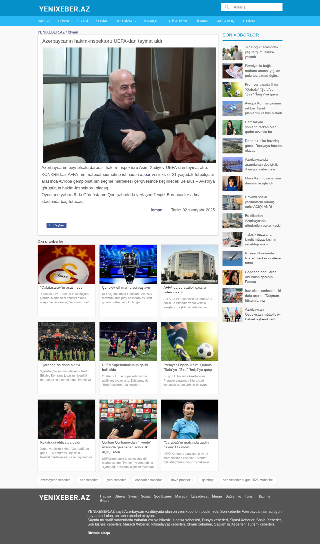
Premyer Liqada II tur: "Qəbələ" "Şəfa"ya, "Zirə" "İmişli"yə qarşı (262, 89)
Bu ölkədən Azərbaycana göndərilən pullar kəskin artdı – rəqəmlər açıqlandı (252, 221)
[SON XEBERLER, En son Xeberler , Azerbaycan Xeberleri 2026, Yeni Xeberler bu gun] (65, 8)
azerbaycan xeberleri (55, 480)
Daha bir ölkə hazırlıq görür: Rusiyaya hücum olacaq (263, 145)
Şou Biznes (126, 21)
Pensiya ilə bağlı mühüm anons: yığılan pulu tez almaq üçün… (262, 70)
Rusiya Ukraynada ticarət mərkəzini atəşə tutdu (263, 258)
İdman (202, 21)
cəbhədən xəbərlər (148, 480)
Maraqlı (151, 21)
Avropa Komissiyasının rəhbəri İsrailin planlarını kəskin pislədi (263, 108)
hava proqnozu (181, 480)
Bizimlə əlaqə (99, 533)
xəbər (145, 174)
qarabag (208, 480)
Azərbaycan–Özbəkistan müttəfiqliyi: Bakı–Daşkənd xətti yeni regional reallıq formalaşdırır (252, 314)
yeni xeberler (116, 480)
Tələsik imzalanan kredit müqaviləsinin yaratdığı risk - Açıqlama (260, 239)
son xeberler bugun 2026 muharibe (248, 480)
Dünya (63, 21)
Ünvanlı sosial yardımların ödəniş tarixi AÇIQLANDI (259, 202)
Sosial (102, 21)
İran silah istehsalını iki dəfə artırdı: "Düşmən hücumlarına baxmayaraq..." (263, 296)
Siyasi (82, 21)
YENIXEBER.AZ (51, 32)
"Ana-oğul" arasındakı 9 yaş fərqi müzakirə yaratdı (263, 52)
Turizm (248, 21)
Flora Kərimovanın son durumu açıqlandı (263, 180)
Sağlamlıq (225, 21)
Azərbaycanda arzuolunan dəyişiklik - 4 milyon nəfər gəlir (262, 164)
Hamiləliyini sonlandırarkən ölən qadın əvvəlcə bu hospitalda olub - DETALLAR (249, 127)
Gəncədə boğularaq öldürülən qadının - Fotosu (260, 277)
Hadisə (44, 21)
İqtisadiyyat (177, 21)
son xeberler (89, 480)
